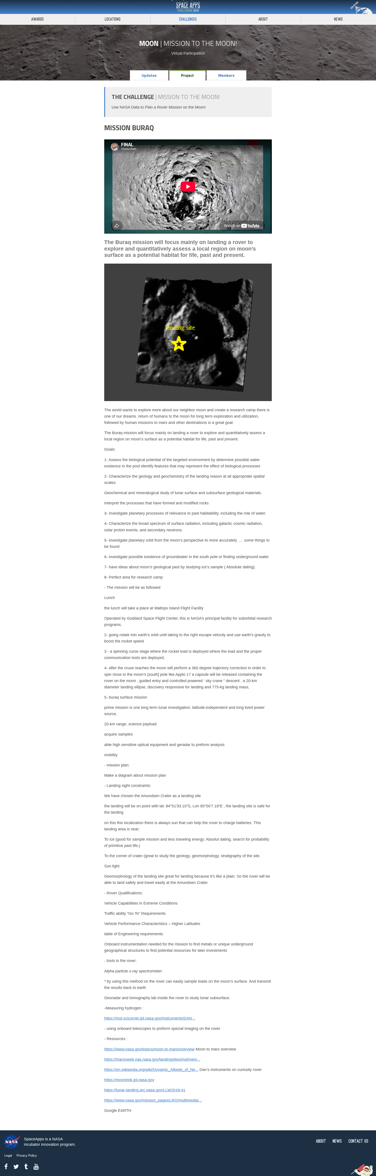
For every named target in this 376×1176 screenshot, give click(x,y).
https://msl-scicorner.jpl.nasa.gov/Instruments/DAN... (149, 1018)
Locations (113, 19)
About (263, 19)
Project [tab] (187, 75)
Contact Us (358, 1141)
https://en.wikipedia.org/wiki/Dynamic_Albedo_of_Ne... (151, 1069)
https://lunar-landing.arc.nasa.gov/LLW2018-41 (144, 1090)
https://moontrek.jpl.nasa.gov (129, 1080)
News (338, 19)
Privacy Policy (27, 1155)
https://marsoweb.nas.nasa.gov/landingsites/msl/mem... (152, 1059)
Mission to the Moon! (200, 43)
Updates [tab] (149, 75)
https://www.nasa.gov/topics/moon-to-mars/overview (149, 1049)
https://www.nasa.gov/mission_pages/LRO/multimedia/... (153, 1100)
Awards (37, 19)
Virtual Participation (188, 53)
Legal (8, 1155)
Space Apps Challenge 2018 (188, 7)
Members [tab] (226, 75)
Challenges (188, 19)
